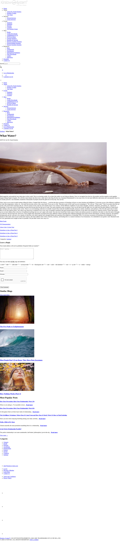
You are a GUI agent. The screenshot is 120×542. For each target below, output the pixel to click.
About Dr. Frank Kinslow (14, 11)
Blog (8, 48)
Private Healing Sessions (14, 43)
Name (1, 267)
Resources (6, 111)
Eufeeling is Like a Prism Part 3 (9, 236)
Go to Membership (9, 73)
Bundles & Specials (12, 40)
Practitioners (10, 51)
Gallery (9, 56)
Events (5, 90)
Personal (6, 445)
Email (1, 271)
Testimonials (10, 49)
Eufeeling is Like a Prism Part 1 (9, 230)
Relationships (7, 448)
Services (6, 106)
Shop (5, 97)
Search (2, 63)
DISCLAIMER (34, 540)
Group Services (11, 19)
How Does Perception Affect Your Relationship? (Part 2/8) (17, 401)
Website (2, 274)
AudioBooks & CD (12, 35)
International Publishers (13, 52)
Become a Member (9, 470)
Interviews (10, 57)
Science (6, 450)
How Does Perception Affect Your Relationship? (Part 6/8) (17, 408)
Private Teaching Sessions (14, 45)
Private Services (11, 18)
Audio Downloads (12, 34)
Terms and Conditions (10, 476)
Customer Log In (8, 77)
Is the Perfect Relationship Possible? (10, 429)
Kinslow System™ (5, 538)
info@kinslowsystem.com (11, 466)
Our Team (10, 15)
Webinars (9, 24)
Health (5, 444)
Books (9, 32)
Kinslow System (11, 13)
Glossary (6, 442)
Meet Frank (3, 221)
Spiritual (2, 131)
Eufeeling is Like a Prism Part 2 (9, 233)
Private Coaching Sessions (14, 41)
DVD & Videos (11, 37)
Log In (5, 469)
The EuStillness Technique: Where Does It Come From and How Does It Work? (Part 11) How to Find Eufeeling (33, 415)
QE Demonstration (5, 224)
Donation (6, 59)
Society (6, 451)
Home (5, 8)
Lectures (9, 27)
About (5, 84)
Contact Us (7, 60)
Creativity (6, 453)
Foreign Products (12, 38)
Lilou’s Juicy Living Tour (7, 227)
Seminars (9, 22)
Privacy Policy (8, 478)
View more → (4, 435)
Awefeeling (7, 447)
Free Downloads (11, 54)
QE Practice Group (12, 29)
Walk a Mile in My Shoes (7, 422)
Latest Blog (7, 472)
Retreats (9, 26)
